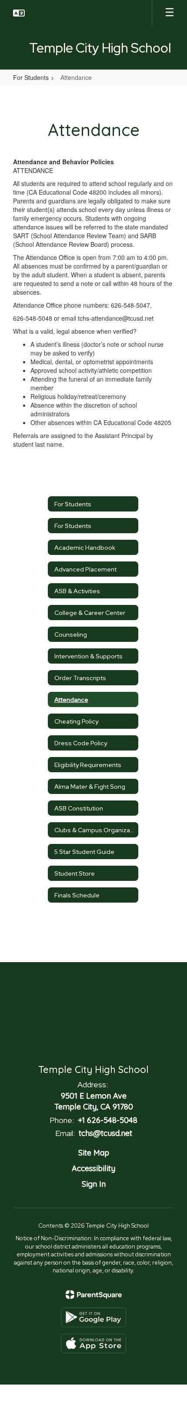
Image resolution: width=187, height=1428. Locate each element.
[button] (18, 13)
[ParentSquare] (93, 1294)
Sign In (94, 1184)
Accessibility (93, 1168)
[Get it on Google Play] (93, 1317)
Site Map (93, 1153)
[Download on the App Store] (93, 1343)
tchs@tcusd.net (105, 1133)
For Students (31, 77)
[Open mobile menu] (169, 13)
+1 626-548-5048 (107, 1120)
